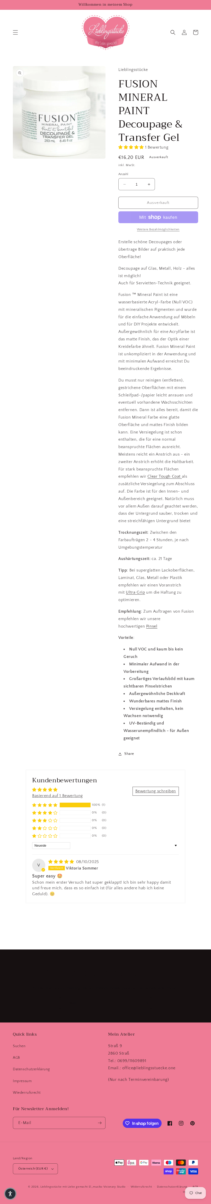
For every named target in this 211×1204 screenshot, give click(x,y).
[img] (61, 861)
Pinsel (151, 626)
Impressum (22, 1081)
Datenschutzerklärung (31, 1069)
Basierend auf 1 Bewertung (57, 795)
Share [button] (129, 754)
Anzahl (123, 174)
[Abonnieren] (146, 1003)
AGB (16, 1058)
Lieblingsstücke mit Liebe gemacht (64, 1186)
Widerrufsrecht (141, 1186)
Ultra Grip (135, 592)
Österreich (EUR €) (33, 1168)
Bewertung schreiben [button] (155, 791)
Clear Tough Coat (164, 476)
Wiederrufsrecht (27, 1093)
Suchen (19, 1046)
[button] (15, 32)
